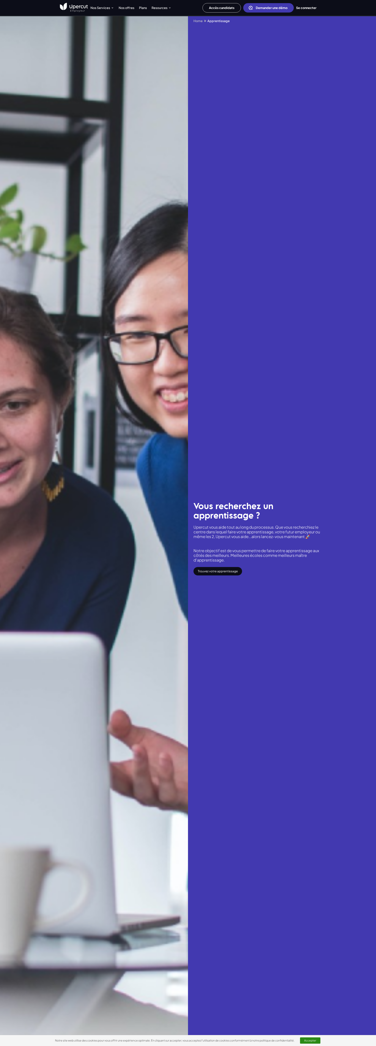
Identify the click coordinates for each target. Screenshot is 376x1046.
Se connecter (306, 8)
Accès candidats (221, 8)
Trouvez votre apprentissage (218, 571)
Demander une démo (271, 8)
